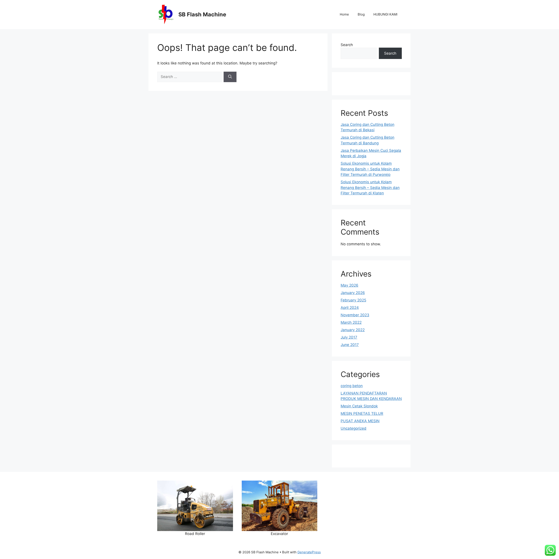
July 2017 (349, 337)
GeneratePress (309, 552)
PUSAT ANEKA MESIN (360, 421)
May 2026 (349, 285)
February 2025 (353, 300)
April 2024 (350, 307)
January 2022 (353, 330)
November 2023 (355, 315)
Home (344, 14)
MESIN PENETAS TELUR (362, 413)
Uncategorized (353, 428)
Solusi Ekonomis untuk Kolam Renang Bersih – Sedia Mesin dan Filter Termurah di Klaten (370, 187)
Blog (361, 14)
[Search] (230, 77)
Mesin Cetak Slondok (359, 406)
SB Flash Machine (202, 14)
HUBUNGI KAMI (385, 14)
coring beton (352, 386)
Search (347, 45)
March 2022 (351, 322)
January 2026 (353, 293)
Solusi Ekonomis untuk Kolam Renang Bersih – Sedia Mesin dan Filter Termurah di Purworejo (370, 169)
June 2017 (350, 345)
